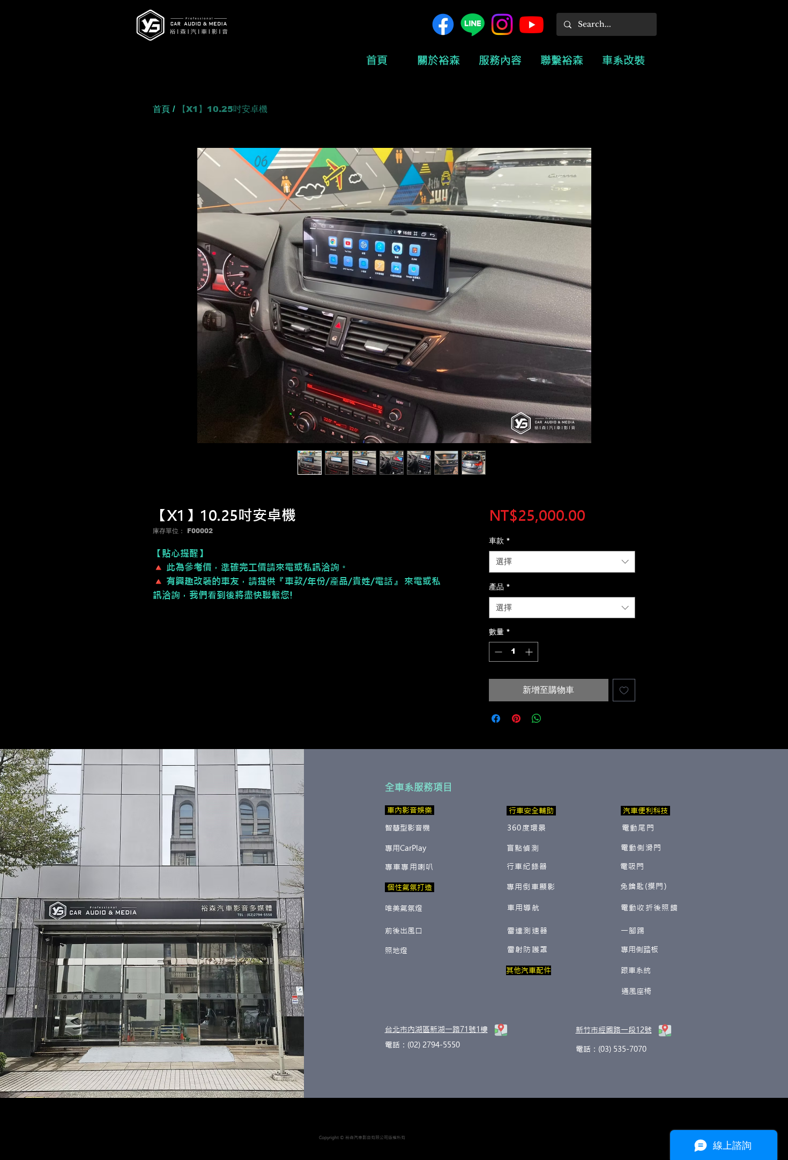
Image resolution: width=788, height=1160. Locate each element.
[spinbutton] (513, 651)
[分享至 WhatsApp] (536, 718)
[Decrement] (497, 651)
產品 (499, 586)
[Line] (472, 24)
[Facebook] (443, 24)
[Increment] (530, 651)
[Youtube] (531, 24)
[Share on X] (557, 718)
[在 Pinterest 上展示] (516, 718)
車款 (499, 540)
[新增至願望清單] (624, 690)
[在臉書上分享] (495, 718)
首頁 (161, 109)
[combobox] (562, 562)
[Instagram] (502, 24)
